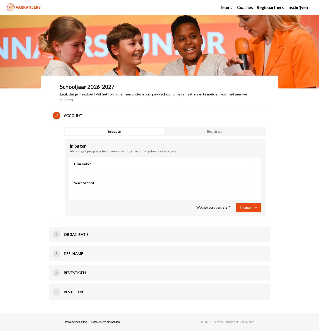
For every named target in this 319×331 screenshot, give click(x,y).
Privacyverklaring (76, 321)
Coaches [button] (245, 7)
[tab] (114, 131)
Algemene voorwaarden (105, 321)
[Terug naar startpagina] (24, 7)
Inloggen (246, 207)
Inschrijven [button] (297, 7)
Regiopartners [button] (270, 7)
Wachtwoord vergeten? (213, 207)
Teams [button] (226, 7)
